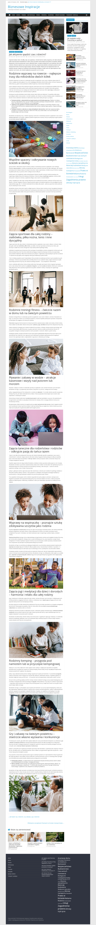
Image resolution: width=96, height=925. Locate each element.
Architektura (77, 150)
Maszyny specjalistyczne (80, 163)
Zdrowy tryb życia (73, 182)
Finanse (24, 15)
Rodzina (43, 56)
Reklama (76, 173)
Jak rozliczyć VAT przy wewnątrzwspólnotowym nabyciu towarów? (81, 80)
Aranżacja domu (72, 148)
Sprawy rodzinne (60, 15)
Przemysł (44, 15)
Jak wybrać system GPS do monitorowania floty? (81, 104)
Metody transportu (64, 892)
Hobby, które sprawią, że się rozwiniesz (54, 843)
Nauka (67, 125)
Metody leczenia (76, 168)
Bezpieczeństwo (81, 152)
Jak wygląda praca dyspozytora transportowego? (80, 88)
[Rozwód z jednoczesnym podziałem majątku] (36, 833)
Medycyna (68, 121)
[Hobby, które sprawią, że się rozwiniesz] (55, 833)
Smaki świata (75, 176)
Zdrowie (68, 143)
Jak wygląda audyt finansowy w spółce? (74, 39)
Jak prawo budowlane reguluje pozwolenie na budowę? (40, 2)
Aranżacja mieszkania (64, 860)
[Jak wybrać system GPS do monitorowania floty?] (70, 101)
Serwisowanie (69, 176)
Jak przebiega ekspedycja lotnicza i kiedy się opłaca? (80, 96)
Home (13, 15)
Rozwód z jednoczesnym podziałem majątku (35, 843)
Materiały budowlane (73, 165)
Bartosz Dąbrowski (21, 56)
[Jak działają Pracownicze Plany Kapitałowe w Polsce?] (70, 55)
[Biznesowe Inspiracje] (9, 15)
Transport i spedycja (72, 15)
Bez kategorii (69, 112)
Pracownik (77, 171)
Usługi (81, 176)
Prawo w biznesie (61, 896)
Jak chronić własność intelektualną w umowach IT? (81, 72)
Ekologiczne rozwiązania (62, 877)
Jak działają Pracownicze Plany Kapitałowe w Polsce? (81, 57)
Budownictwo (71, 155)
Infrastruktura (69, 119)
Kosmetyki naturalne (83, 161)
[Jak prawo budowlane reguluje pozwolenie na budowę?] (70, 62)
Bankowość (70, 153)
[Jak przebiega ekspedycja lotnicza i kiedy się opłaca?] (70, 94)
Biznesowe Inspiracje (24, 7)
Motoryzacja (31, 15)
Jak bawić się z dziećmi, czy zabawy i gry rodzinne (23, 817)
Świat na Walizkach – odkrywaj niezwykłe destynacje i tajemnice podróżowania (15, 845)
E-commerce (62, 872)
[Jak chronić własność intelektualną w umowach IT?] (70, 70)
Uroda (67, 140)
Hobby (33, 56)
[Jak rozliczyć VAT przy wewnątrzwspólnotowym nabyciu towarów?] (70, 78)
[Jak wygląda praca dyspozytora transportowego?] (70, 86)
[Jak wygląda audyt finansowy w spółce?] (77, 23)
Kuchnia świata (38, 56)
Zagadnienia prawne (76, 179)
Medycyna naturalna (64, 889)
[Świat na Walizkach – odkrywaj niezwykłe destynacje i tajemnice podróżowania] (17, 833)
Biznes (18, 15)
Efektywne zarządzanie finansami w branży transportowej (46, 823)
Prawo (38, 15)
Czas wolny (29, 56)
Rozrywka (51, 15)
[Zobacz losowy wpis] (86, 15)
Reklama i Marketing (71, 132)
